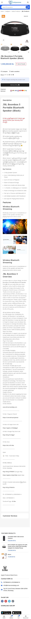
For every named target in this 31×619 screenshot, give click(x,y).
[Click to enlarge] (3, 40)
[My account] (27, 2)
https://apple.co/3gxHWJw (10, 475)
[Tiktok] (13, 601)
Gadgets (7, 11)
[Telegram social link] (13, 75)
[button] (2, 28)
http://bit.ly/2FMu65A (8, 487)
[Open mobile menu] (2, 2)
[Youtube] (6, 601)
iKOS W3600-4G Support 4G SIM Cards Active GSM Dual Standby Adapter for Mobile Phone (17, 546)
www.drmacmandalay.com (10, 407)
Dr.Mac (14, 501)
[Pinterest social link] (9, 75)
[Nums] (4, 556)
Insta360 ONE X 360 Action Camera (16, 537)
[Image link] (6, 612)
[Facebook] (2, 601)
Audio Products (16, 11)
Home (2, 11)
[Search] (27, 7)
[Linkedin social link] (11, 75)
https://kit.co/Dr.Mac (8, 445)
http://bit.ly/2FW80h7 (9, 471)
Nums (9, 554)
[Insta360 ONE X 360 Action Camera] (4, 538)
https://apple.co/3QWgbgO (10, 428)
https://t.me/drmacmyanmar (10, 417)
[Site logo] (15, 2)
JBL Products (25, 11)
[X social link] (7, 75)
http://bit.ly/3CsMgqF (8, 435)
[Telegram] (9, 601)
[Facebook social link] (5, 75)
